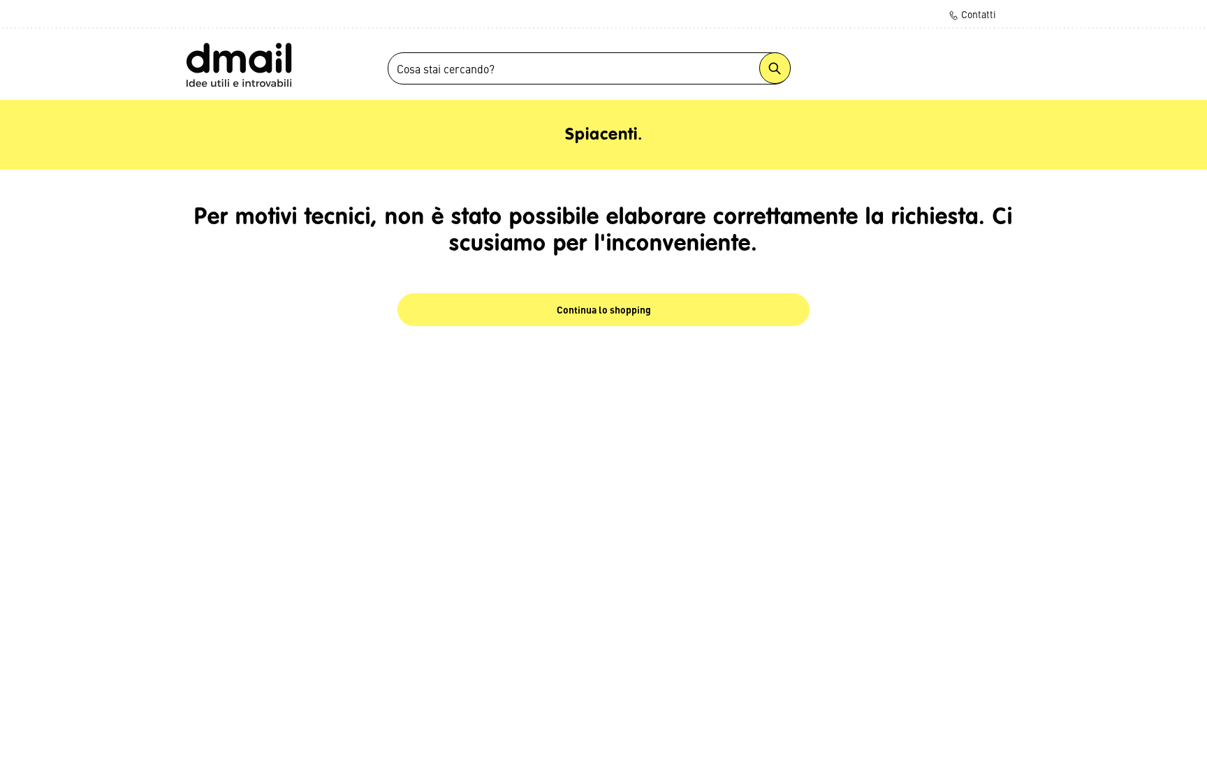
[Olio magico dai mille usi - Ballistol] (238, 64)
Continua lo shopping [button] (604, 309)
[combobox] (589, 68)
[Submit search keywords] (775, 68)
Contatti (977, 14)
